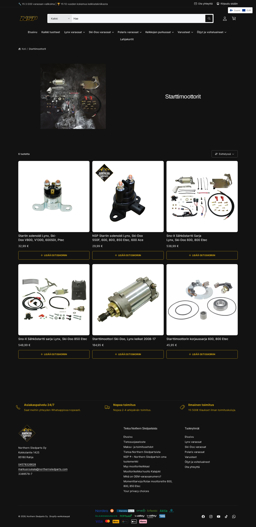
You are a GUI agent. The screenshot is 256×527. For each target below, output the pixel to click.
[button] (233, 18)
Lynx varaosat (73, 32)
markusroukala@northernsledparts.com (43, 469)
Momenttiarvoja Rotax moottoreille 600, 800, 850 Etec (147, 484)
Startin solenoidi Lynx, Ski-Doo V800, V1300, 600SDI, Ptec (41, 238)
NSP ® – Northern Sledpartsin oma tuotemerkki (144, 459)
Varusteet (184, 32)
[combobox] (143, 18)
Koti (24, 48)
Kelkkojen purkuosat (158, 32)
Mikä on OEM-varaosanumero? (142, 476)
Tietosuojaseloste (134, 441)
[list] (128, 407)
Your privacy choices (136, 491)
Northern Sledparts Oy (37, 516)
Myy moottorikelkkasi (136, 466)
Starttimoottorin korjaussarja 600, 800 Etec (197, 339)
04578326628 (27, 464)
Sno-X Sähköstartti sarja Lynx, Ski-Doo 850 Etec (52, 339)
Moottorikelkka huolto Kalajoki (142, 471)
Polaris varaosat (128, 32)
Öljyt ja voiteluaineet (210, 32)
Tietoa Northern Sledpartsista (141, 452)
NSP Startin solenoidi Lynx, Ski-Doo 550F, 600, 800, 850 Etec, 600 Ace (117, 238)
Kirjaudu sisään (229, 3)
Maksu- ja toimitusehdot (138, 447)
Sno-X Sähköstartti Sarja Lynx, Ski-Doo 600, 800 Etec (186, 238)
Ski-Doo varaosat (100, 32)
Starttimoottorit (37, 48)
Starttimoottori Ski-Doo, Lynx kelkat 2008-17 (124, 339)
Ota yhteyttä (205, 3)
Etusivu (128, 436)
